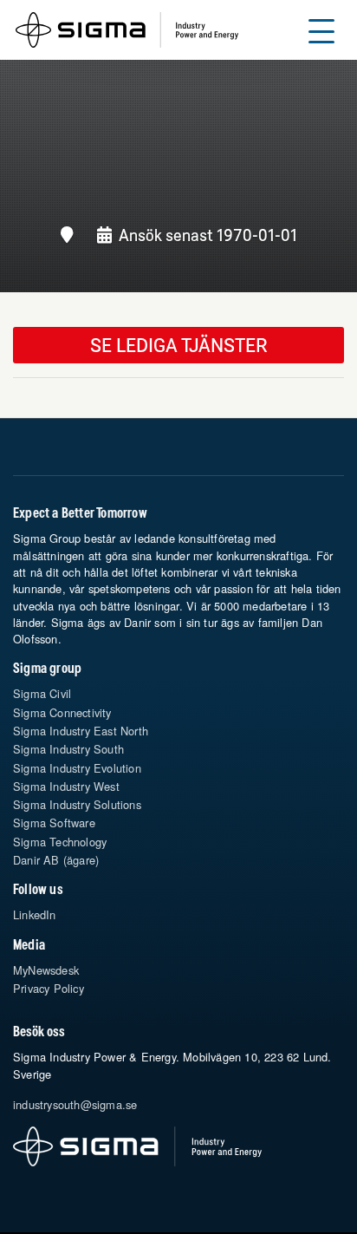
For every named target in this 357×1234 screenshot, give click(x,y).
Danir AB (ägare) (56, 860)
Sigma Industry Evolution (77, 768)
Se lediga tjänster (179, 344)
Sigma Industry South (68, 749)
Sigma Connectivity (62, 712)
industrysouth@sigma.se (75, 1104)
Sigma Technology (60, 841)
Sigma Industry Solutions (77, 804)
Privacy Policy (48, 988)
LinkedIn (34, 914)
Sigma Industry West (66, 786)
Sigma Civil (42, 693)
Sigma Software (54, 822)
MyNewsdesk (46, 970)
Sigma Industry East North (80, 730)
